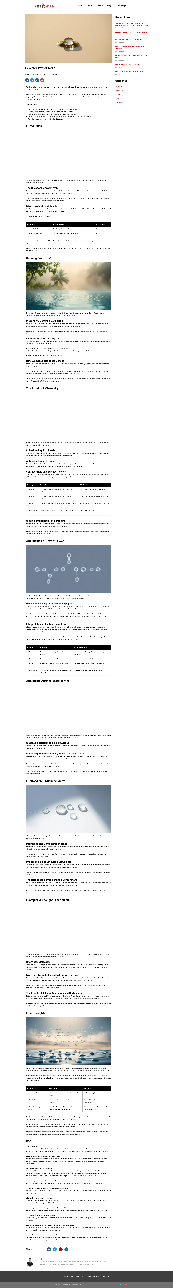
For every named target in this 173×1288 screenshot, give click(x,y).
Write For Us (79, 1276)
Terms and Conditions (92, 1276)
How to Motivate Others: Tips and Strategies (129, 71)
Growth (90, 6)
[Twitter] (120, 1285)
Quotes (100, 6)
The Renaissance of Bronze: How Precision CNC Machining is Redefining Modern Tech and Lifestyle (131, 24)
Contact (71, 1276)
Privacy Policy (104, 1276)
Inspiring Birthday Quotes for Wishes (127, 64)
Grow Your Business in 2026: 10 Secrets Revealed (131, 32)
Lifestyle (109, 6)
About (66, 1276)
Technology (122, 6)
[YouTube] (126, 1285)
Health (80, 6)
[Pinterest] (123, 1285)
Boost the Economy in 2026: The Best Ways (129, 39)
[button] (27, 80)
